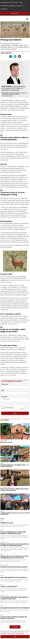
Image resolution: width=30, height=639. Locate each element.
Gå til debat (15, 627)
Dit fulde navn (4, 384)
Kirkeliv (2, 463)
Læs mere (21, 633)
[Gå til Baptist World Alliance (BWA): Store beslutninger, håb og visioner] (15, 478)
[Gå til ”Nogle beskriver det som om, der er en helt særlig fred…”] (15, 501)
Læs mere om (14, 13)
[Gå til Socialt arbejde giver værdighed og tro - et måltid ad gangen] (15, 453)
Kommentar (4, 396)
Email (2, 390)
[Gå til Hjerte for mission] (15, 431)
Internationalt (4, 440)
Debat (1, 521)
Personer (6, 565)
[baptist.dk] (8, 19)
